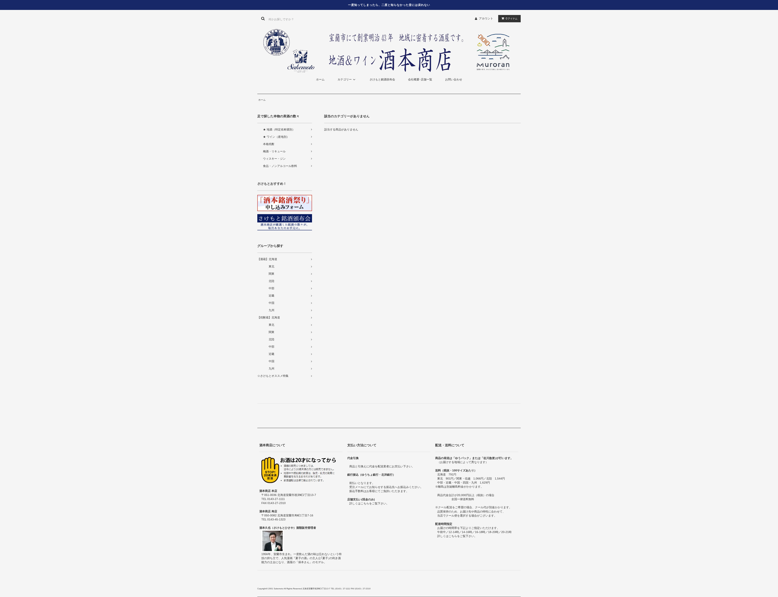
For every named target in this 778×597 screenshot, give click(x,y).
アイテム (511, 18)
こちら (365, 503)
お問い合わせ (453, 79)
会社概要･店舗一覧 (420, 79)
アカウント (486, 18)
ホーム (320, 79)
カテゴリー (345, 79)
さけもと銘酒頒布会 (382, 79)
